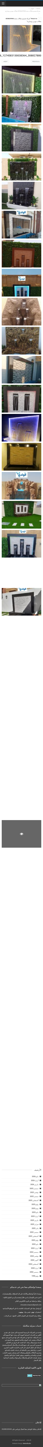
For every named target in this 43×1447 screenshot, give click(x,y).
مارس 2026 (34, 1184)
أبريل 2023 (35, 1248)
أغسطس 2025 (34, 1200)
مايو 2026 (35, 1176)
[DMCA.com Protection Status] (34, 1376)
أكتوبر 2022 (35, 1260)
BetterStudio (27, 1443)
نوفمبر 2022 (34, 1256)
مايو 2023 (35, 1244)
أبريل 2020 (35, 1268)
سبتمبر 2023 (34, 1232)
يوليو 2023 (35, 1240)
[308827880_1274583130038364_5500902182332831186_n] (21, 79)
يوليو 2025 (35, 1204)
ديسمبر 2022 (34, 1252)
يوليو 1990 (35, 1276)
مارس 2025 (34, 1220)
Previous (35, 61)
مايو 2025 (35, 1212)
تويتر (32, 1312)
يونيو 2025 (35, 1208)
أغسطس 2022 (34, 1264)
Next (6, 61)
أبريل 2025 (35, 1216)
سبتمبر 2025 (34, 1196)
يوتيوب (21, 1312)
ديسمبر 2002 (34, 1272)
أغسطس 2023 (34, 1236)
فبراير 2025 (35, 1224)
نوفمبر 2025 (34, 1192)
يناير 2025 (35, 1228)
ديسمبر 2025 (34, 1188)
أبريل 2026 (35, 1180)
